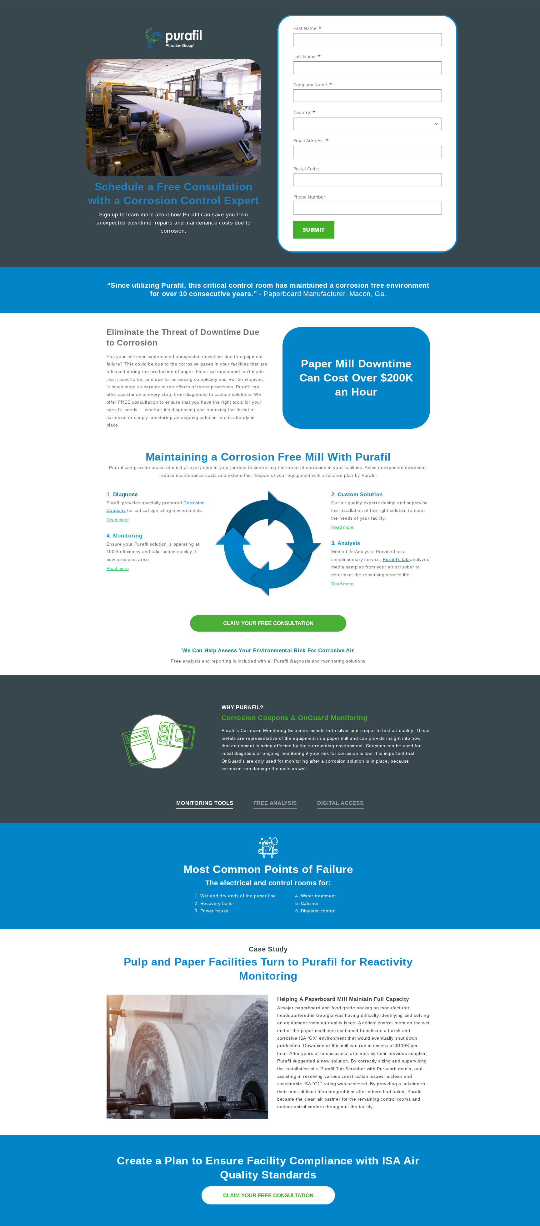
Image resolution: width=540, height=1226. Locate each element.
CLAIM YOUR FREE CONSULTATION (268, 623)
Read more (118, 519)
